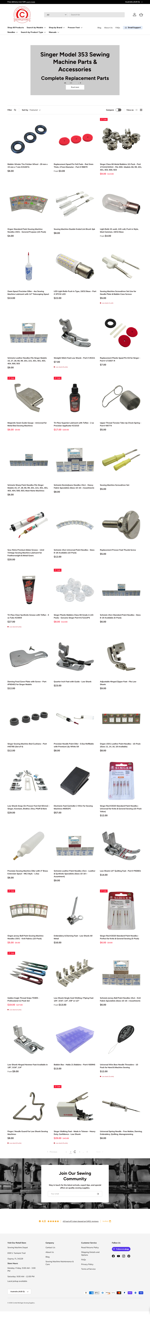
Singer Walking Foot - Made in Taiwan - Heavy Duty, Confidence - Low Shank (74, 1132)
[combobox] (84, 14)
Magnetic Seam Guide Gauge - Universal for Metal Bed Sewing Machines (27, 424)
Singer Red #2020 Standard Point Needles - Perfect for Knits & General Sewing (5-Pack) (119, 937)
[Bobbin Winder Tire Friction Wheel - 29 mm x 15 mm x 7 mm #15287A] (29, 139)
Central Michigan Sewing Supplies (24, 1303)
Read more (75, 87)
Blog (99, 27)
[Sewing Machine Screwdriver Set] (121, 460)
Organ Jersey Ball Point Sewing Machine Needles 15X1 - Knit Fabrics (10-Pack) (25, 937)
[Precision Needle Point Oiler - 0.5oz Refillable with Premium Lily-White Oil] (75, 719)
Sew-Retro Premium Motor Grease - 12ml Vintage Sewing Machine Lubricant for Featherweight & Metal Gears (26, 553)
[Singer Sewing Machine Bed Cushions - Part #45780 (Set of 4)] (29, 719)
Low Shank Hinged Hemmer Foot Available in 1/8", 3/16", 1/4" (28, 1066)
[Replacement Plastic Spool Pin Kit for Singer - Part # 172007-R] (121, 333)
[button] (141, 14)
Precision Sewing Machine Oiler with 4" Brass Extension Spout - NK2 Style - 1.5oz (28, 872)
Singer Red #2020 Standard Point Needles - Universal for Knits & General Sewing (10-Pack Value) (121, 809)
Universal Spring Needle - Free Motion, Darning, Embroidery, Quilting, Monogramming (121, 1132)
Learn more (30, 2)
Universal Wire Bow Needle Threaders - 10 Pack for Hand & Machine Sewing (119, 1066)
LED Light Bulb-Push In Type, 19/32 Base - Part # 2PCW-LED (75, 292)
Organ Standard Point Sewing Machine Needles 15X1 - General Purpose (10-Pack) (27, 230)
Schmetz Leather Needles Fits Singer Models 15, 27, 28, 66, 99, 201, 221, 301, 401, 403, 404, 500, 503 (27, 361)
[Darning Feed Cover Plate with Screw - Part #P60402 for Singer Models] (29, 656)
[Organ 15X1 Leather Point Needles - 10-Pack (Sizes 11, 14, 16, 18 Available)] (121, 719)
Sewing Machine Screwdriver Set (114, 485)
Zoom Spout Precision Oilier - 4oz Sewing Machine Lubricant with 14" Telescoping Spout (28, 292)
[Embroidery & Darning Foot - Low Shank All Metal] (75, 911)
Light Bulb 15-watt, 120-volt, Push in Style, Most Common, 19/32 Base (119, 230)
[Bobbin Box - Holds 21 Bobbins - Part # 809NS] (75, 1039)
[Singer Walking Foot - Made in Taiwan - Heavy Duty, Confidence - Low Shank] (75, 1106)
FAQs (117, 27)
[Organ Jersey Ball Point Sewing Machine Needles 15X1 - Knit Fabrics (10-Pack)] (29, 911)
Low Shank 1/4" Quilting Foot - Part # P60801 (120, 871)
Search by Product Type (32, 32)
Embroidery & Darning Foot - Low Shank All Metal (73, 937)
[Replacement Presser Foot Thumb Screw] (121, 525)
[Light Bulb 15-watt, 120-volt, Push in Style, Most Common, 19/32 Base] (121, 204)
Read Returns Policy (90, 1247)
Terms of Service (88, 1269)
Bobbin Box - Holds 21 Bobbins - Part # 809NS (74, 1064)
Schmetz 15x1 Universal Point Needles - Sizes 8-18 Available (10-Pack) (74, 551)
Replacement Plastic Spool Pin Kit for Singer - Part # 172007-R (120, 359)
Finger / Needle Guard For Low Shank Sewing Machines (28, 1132)
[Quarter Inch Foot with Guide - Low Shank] (75, 656)
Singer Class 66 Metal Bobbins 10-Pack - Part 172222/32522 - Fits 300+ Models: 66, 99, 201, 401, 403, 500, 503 (121, 167)
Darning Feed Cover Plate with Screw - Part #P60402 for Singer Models (27, 683)
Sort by (25, 110)
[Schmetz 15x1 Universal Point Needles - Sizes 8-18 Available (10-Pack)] (75, 525)
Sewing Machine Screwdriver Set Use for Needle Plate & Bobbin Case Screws (118, 292)
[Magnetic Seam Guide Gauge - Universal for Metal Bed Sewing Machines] (29, 398)
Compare (110, 110)
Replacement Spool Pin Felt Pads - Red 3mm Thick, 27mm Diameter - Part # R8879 (73, 165)
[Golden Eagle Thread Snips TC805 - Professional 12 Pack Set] (29, 973)
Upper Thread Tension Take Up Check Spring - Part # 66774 (120, 424)
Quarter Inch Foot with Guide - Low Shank (72, 681)
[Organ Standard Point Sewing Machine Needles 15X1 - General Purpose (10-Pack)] (29, 204)
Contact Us (50, 1247)
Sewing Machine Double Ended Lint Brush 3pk (74, 229)
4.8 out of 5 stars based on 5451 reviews (81, 1221)
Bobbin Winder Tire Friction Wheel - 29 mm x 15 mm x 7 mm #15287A (28, 165)
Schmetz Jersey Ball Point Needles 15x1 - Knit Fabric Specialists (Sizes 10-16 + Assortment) (120, 999)
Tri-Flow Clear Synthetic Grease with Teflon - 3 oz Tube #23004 (28, 616)
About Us (108, 27)
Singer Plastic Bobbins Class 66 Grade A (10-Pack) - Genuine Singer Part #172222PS (74, 616)
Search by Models (35, 27)
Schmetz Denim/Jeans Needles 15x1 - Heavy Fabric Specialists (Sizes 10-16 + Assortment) (74, 486)
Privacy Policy (87, 1264)
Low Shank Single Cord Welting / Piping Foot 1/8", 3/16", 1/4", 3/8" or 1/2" (73, 999)
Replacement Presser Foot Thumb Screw (118, 550)
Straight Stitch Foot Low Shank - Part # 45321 (74, 358)
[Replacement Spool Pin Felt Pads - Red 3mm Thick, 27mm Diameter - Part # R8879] (75, 139)
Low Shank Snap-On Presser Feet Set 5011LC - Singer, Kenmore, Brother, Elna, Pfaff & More (29, 807)
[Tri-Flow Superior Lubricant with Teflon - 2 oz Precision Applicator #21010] (75, 398)
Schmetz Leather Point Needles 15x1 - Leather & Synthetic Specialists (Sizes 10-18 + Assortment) (74, 874)
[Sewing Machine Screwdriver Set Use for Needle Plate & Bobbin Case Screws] (121, 266)
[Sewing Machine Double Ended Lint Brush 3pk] (75, 204)
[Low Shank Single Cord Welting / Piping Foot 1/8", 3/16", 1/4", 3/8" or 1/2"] (75, 973)
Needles (11, 32)
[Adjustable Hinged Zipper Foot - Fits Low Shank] (121, 656)
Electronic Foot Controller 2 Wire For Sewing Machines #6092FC (73, 807)
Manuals (52, 32)
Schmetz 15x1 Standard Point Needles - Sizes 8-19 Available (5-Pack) (120, 616)
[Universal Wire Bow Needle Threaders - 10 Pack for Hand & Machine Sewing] (121, 1039)
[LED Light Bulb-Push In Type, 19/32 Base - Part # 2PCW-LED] (75, 266)
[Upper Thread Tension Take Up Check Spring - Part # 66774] (121, 398)
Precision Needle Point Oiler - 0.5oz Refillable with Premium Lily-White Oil (74, 745)
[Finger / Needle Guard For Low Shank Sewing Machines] (29, 1106)
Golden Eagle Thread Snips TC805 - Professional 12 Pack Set (23, 999)
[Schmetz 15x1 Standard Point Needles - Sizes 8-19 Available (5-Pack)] (121, 590)
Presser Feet (74, 27)
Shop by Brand (55, 27)
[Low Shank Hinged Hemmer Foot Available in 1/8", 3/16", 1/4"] (29, 1039)
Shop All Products (16, 27)
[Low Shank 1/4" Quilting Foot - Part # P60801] (121, 846)
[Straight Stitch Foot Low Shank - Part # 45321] (75, 333)
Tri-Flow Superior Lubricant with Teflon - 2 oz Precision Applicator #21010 (74, 424)
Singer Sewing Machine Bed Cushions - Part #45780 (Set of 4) (27, 745)
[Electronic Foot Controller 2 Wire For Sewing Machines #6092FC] (75, 781)
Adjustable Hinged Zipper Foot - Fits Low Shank (118, 683)
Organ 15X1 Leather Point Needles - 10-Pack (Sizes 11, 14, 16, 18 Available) (120, 745)
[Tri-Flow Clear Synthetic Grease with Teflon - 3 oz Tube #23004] (29, 590)
